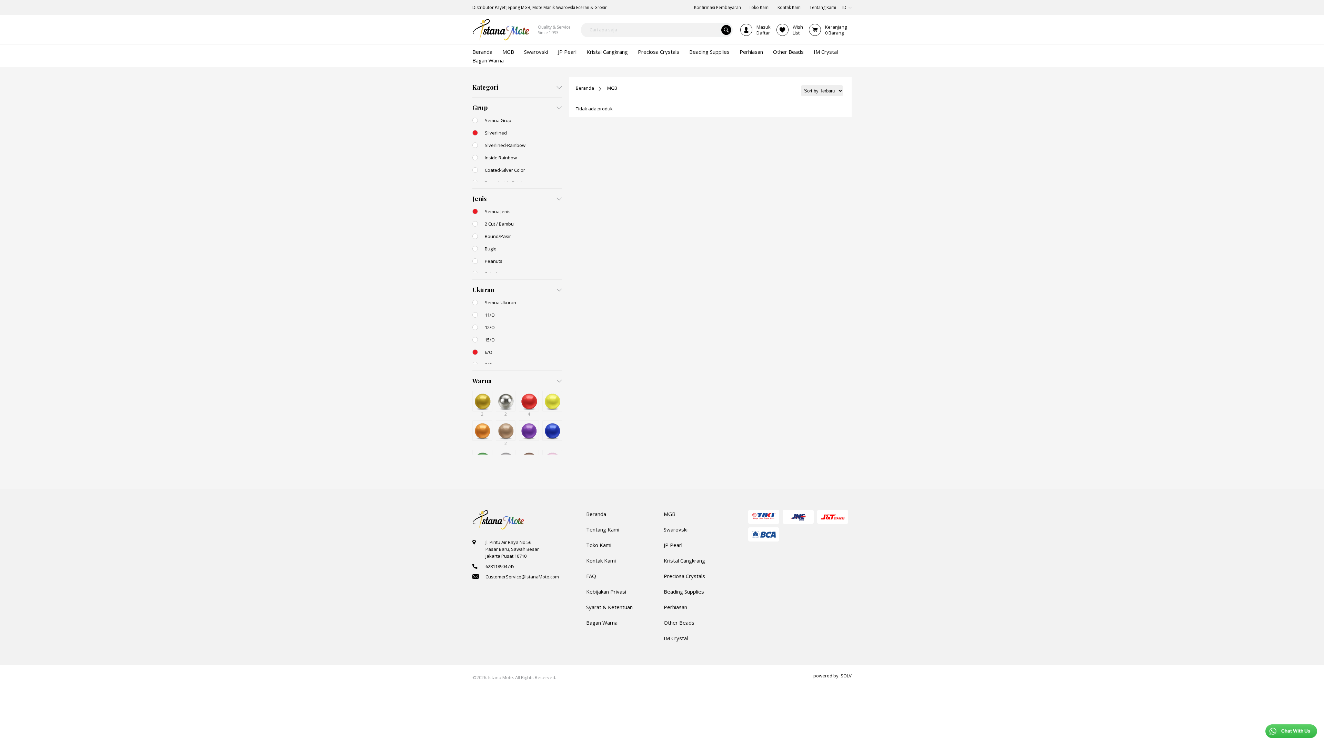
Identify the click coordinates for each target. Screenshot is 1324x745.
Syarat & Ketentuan (609, 607)
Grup (480, 108)
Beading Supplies (684, 591)
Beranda (585, 88)
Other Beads (679, 622)
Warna (482, 381)
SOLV (846, 676)
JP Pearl (673, 545)
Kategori (485, 87)
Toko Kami (598, 545)
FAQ (591, 576)
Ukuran (483, 290)
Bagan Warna (602, 622)
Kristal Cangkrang (684, 560)
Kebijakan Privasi (606, 591)
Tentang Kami (602, 529)
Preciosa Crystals (684, 576)
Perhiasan (675, 607)
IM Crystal (676, 638)
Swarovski (676, 529)
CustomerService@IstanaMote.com (522, 577)
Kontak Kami (601, 560)
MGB (612, 88)
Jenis (479, 199)
